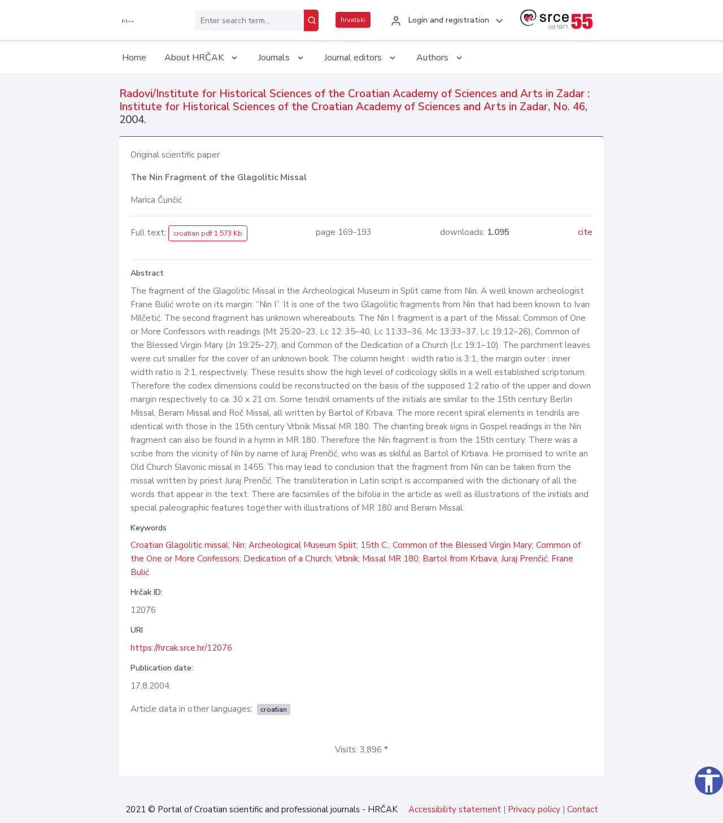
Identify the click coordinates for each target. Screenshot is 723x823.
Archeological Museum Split (302, 545)
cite (585, 232)
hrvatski (353, 19)
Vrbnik (346, 558)
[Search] (311, 20)
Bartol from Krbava (460, 558)
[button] (445, 21)
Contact (582, 809)
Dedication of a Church (287, 558)
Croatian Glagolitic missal (179, 545)
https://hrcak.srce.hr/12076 (181, 648)
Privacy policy (534, 809)
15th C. (374, 545)
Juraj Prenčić (524, 558)
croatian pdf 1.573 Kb (207, 233)
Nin (238, 545)
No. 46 (569, 106)
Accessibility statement (454, 809)
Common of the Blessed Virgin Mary (462, 545)
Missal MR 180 (390, 558)
